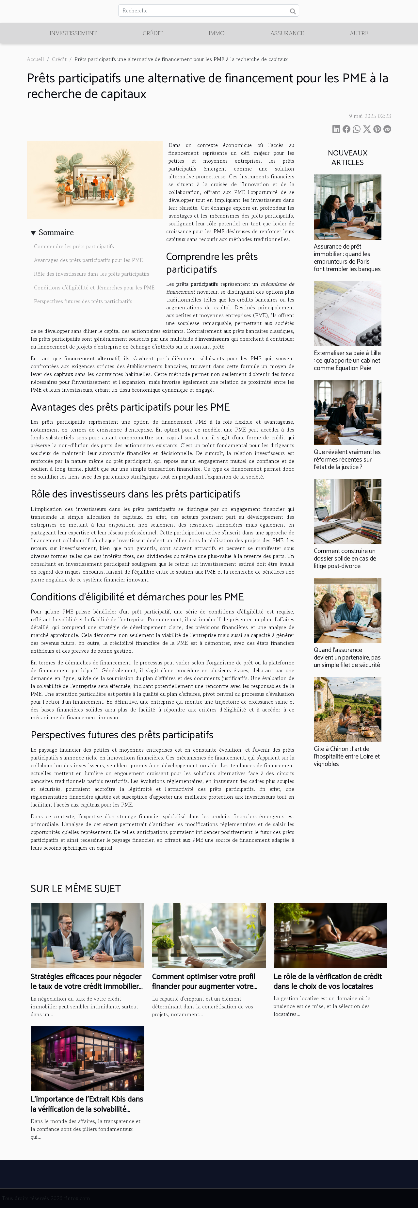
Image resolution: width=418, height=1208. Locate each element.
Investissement (73, 33)
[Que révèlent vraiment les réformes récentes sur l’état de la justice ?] (347, 412)
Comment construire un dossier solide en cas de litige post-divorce (345, 558)
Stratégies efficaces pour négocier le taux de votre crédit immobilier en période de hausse (86, 987)
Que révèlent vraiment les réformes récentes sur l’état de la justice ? (347, 459)
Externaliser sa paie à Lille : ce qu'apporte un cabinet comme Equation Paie (347, 360)
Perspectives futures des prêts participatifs (83, 301)
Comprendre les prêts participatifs (74, 246)
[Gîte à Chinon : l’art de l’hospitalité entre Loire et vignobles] (347, 709)
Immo (217, 33)
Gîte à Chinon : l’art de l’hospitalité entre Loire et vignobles (347, 756)
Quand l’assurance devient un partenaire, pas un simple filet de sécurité (347, 657)
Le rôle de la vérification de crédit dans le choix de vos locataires (328, 982)
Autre (359, 33)
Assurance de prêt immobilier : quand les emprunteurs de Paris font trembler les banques (347, 258)
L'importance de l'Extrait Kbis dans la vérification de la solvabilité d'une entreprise (87, 1109)
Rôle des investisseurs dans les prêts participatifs (91, 274)
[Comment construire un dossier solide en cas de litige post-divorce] (347, 510)
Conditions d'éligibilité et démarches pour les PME (94, 287)
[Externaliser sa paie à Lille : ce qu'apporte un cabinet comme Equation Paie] (347, 313)
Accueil (35, 59)
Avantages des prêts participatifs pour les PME (88, 260)
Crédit (153, 33)
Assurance (287, 33)
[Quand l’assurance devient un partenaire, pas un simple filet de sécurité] (347, 610)
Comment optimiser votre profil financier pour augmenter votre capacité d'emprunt (203, 987)
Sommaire (56, 232)
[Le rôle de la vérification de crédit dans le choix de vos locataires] (330, 935)
